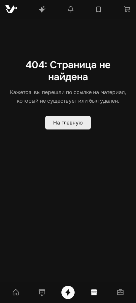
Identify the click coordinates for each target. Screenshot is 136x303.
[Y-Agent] (42, 9)
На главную (68, 122)
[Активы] (120, 292)
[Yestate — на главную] (11, 9)
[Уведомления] (70, 9)
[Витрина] (94, 292)
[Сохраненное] (98, 9)
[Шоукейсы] (42, 292)
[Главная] (16, 292)
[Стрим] (68, 292)
